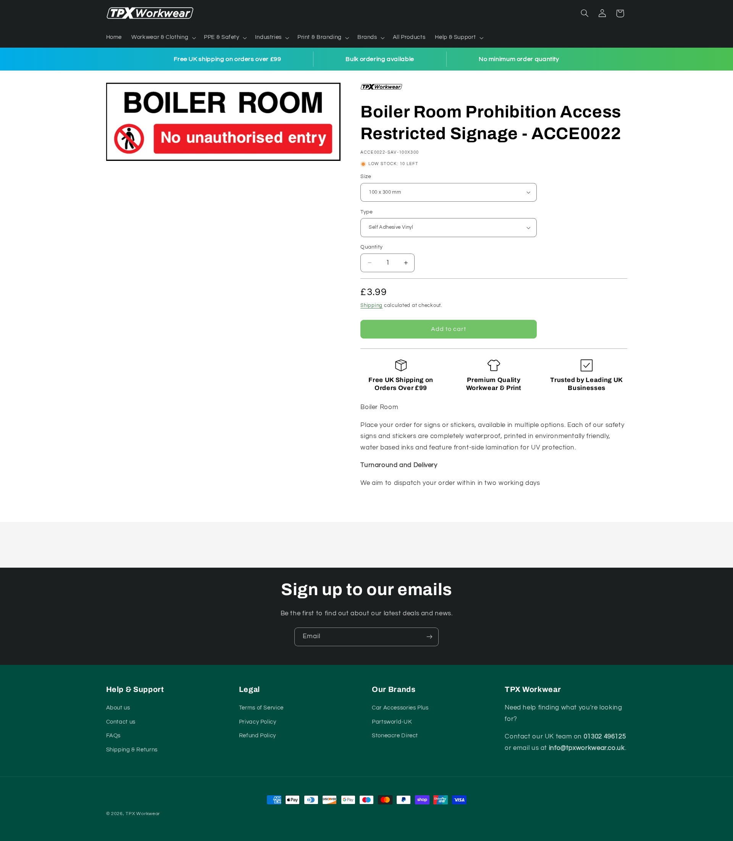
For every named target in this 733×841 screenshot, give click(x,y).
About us (118, 708)
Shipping (371, 305)
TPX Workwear (143, 814)
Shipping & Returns (132, 750)
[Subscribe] (429, 637)
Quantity (371, 247)
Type (366, 212)
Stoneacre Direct (395, 735)
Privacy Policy (257, 722)
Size (365, 176)
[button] (163, 37)
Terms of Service (261, 708)
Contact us (121, 722)
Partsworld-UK (392, 722)
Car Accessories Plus (400, 708)
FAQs (113, 735)
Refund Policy (257, 735)
